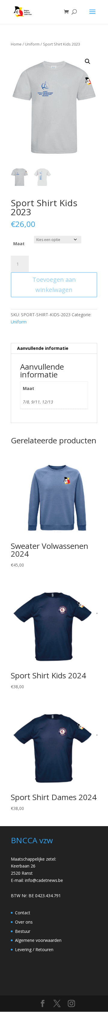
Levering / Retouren (34, 949)
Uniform (32, 44)
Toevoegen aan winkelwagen (54, 284)
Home (16, 44)
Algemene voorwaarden (38, 940)
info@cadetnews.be (44, 880)
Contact (22, 912)
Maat (19, 243)
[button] (87, 61)
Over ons (24, 922)
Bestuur (22, 931)
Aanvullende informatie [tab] (42, 348)
